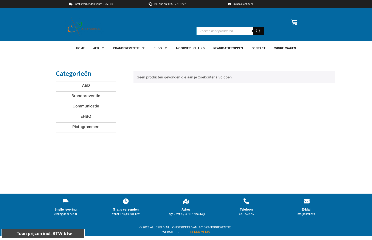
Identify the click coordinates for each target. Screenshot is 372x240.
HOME (80, 48)
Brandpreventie (126, 48)
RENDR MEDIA (199, 232)
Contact (258, 48)
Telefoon (246, 209)
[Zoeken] (258, 31)
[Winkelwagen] (294, 22)
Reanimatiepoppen (228, 48)
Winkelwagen (285, 48)
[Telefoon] (246, 201)
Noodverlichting (190, 48)
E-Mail (306, 209)
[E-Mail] (307, 201)
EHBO (158, 48)
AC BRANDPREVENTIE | (215, 227)
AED (96, 48)
